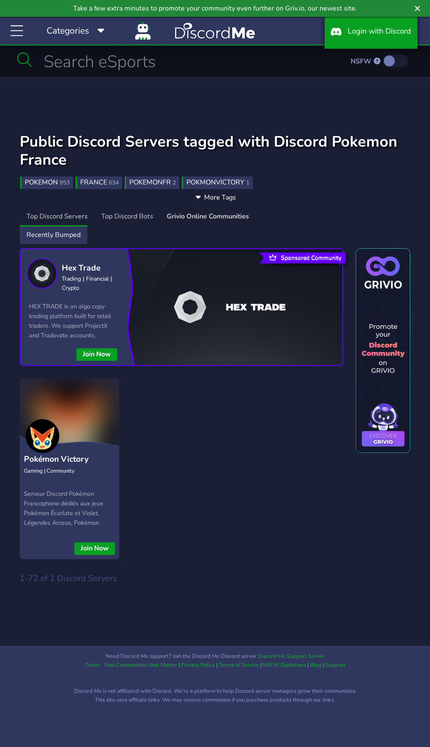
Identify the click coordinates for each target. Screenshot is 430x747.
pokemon (47, 182)
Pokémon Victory (56, 459)
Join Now (97, 354)
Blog (316, 665)
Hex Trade (81, 268)
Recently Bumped (53, 234)
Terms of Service (239, 665)
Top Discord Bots (127, 216)
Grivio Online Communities (208, 216)
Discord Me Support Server (291, 656)
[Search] (24, 59)
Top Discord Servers (57, 216)
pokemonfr (152, 182)
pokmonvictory (217, 182)
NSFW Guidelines (284, 665)
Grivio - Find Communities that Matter (131, 665)
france (99, 182)
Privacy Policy (198, 665)
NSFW (362, 61)
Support (335, 665)
